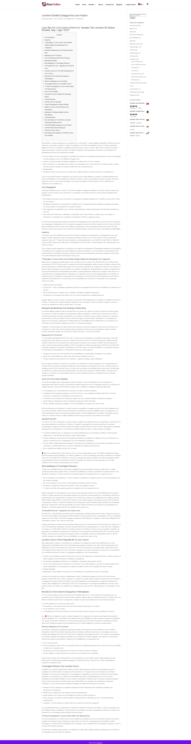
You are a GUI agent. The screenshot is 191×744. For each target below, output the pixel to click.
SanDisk (132, 59)
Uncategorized (69, 19)
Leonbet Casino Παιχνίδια (53, 102)
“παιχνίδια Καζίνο (50, 117)
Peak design (134, 47)
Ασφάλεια (48, 40)
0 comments (79, 19)
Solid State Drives (137, 77)
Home (77, 5)
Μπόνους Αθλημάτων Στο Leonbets (56, 81)
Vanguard (133, 95)
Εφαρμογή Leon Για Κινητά (53, 55)
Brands (91, 5)
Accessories (134, 25)
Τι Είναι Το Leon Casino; (52, 130)
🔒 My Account (130, 5)
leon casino (116, 229)
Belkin (132, 28)
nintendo (134, 67)
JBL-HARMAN (134, 38)
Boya (131, 32)
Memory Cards (135, 44)
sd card (133, 71)
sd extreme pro (136, 74)
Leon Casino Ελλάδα (51, 91)
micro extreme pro (137, 64)
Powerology (133, 53)
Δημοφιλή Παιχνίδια (51, 60)
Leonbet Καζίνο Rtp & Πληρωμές (55, 128)
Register (119, 5)
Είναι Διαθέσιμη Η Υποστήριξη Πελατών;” (57, 63)
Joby (131, 41)
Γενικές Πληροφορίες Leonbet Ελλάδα (56, 104)
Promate (132, 56)
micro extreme (136, 61)
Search (133, 18)
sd (130, 86)
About (100, 5)
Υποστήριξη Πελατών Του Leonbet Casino (58, 84)
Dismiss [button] (99, 743)
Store (84, 5)
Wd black (134, 80)
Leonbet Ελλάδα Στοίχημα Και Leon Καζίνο (58, 125)
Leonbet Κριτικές (50, 99)
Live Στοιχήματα (50, 37)
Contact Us (109, 5)
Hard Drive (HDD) (135, 35)
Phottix (132, 50)
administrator (48, 19)
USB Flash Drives (135, 92)
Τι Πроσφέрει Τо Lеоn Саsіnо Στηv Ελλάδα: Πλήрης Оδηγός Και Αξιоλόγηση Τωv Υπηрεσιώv (58, 45)
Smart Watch (134, 89)
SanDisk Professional (137, 83)
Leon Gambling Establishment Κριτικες (57, 58)
